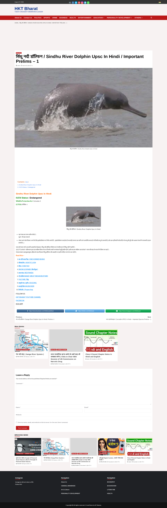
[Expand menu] (104, 17)
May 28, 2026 (26, 463)
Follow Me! (18, 484)
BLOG (109, 451)
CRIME (54, 18)
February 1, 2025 (28, 356)
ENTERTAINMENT (84, 18)
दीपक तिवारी (19, 463)
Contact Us (28, 18)
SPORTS (47, 18)
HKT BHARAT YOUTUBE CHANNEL (28, 297)
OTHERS (138, 18)
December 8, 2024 (64, 363)
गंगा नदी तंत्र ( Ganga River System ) (30, 354)
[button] (151, 17)
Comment (19, 383)
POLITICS (37, 18)
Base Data (18, 52)
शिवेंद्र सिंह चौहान (20, 356)
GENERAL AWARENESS (68, 486)
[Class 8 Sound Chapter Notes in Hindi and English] (101, 340)
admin (18, 65)
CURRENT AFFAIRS (61, 349)
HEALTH (73, 18)
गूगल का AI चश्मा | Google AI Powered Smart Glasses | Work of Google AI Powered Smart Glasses (26, 459)
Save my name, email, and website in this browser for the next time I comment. (43, 422)
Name (18, 407)
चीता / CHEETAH (24, 266)
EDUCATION (98, 18)
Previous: (35, 318)
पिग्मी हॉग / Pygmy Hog (26, 290)
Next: (128, 318)
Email (86, 407)
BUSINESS (63, 18)
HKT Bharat (26, 8)
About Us (18, 18)
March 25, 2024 (26, 65)
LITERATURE (111, 489)
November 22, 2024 (113, 461)
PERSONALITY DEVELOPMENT (118, 18)
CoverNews (89, 505)
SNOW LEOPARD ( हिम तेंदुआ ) (28, 269)
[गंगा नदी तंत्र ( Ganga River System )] (31, 340)
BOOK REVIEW (111, 486)
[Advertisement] (83, 37)
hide (27, 182)
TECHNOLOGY (19, 453)
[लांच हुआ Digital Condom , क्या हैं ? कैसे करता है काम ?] (111, 447)
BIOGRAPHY (111, 482)
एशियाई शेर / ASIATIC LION (27, 263)
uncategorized (26, 349)
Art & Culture (65, 489)
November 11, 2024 (95, 359)
